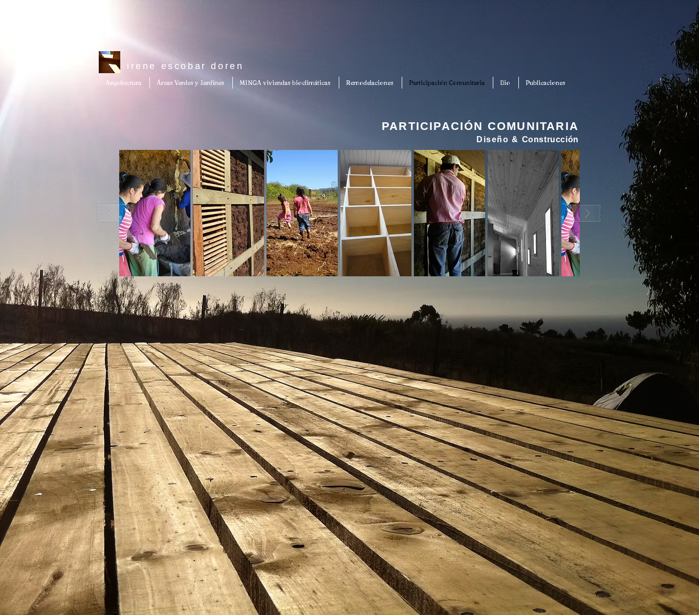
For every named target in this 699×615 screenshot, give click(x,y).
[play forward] (583, 213)
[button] (154, 213)
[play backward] (115, 213)
